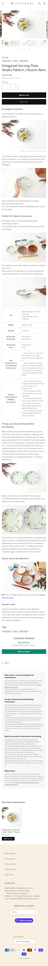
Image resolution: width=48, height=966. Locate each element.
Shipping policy (10, 869)
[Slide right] (29, 49)
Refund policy (10, 853)
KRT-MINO (5, 57)
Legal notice (9, 874)
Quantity (5, 82)
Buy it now (24, 102)
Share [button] (7, 663)
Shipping (4, 78)
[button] (2, 3)
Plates (16, 61)
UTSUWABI (26, 958)
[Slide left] (18, 49)
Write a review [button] (24, 651)
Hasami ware (7, 61)
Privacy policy (10, 859)
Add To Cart (8, 839)
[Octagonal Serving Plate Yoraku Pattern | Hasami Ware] (12, 817)
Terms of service (11, 864)
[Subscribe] (35, 912)
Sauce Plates (24, 61)
